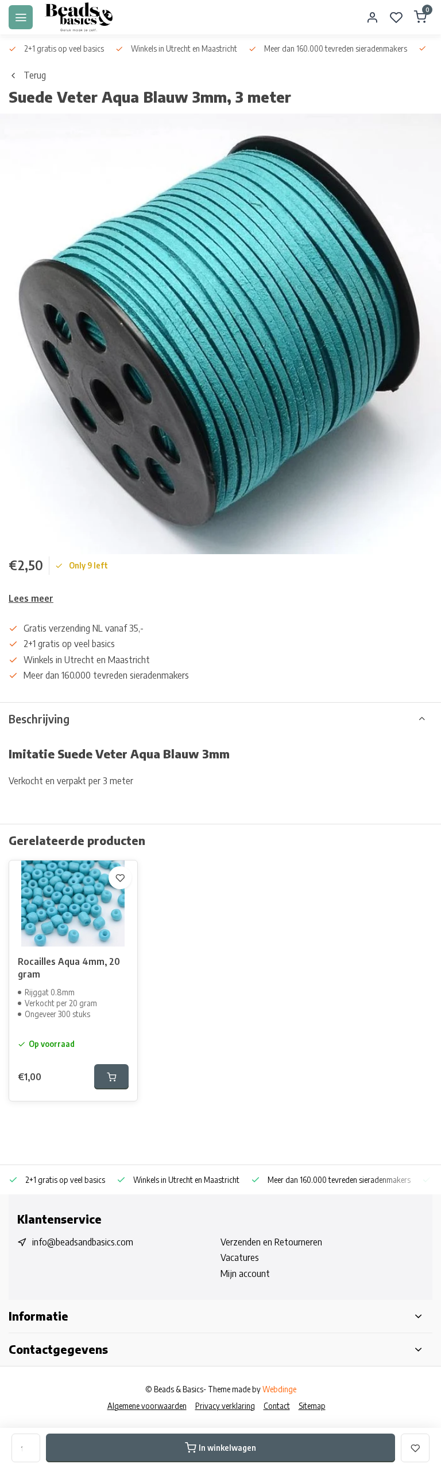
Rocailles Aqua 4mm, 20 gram (69, 968)
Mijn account (245, 1273)
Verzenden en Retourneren (271, 1242)
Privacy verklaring (225, 1406)
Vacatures (239, 1257)
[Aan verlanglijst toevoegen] (120, 877)
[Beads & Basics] (79, 17)
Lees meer (31, 598)
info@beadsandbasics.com (82, 1242)
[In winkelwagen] (111, 1076)
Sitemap (312, 1406)
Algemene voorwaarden (147, 1406)
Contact (277, 1406)
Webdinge (279, 1389)
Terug (35, 75)
